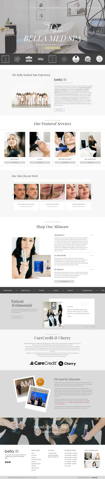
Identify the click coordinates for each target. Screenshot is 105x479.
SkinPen (87, 357)
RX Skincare (59, 224)
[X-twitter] (8, 2)
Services (42, 7)
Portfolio (66, 7)
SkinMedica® (59, 189)
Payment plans (92, 7)
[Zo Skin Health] (91, 210)
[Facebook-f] (4, 2)
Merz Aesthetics (60, 358)
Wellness (48, 7)
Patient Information (56, 7)
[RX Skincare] (91, 224)
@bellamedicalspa (91, 405)
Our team (36, 7)
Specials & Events (74, 7)
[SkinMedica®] (91, 189)
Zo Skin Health (60, 210)
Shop (80, 7)
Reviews (86, 7)
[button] (13, 149)
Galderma (71, 357)
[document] (52, 456)
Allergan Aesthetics (79, 357)
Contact (99, 7)
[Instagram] (6, 2)
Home (31, 7)
